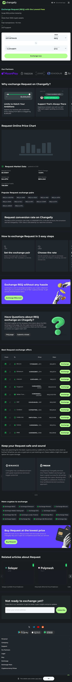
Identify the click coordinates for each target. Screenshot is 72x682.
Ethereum (20, 371)
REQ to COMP (41, 202)
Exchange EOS (33, 511)
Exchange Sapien (9, 519)
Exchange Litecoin (49, 511)
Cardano (19, 410)
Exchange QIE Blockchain (43, 519)
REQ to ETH (53, 202)
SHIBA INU (20, 417)
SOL (39, 425)
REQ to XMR (21, 197)
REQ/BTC (53, 364)
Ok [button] (49, 678)
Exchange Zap (61, 519)
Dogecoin (20, 387)
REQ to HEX (44, 197)
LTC (40, 379)
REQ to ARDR (7, 206)
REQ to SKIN (7, 202)
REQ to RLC (18, 202)
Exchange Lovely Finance (29, 515)
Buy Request (11, 542)
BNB (18, 432)
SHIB (39, 417)
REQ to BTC (29, 202)
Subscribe (61, 610)
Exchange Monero (44, 506)
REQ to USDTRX (8, 197)
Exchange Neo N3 (9, 515)
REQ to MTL (19, 206)
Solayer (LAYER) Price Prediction (12, 587)
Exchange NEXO (9, 506)
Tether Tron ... (21, 394)
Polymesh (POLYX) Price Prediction (46, 587)
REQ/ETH (53, 372)
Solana (19, 425)
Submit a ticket (23, 334)
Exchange (65, 364)
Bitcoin (19, 364)
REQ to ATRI (56, 197)
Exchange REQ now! (14, 298)
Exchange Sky (24, 519)
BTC (39, 364)
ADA (39, 410)
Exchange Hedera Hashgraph (13, 511)
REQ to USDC (32, 197)
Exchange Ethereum (26, 506)
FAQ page (10, 334)
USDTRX (38, 395)
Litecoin (19, 379)
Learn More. (38, 678)
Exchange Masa (62, 515)
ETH (39, 372)
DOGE (39, 388)
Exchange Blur (47, 515)
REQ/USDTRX (51, 394)
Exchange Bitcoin (61, 506)
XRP (18, 402)
